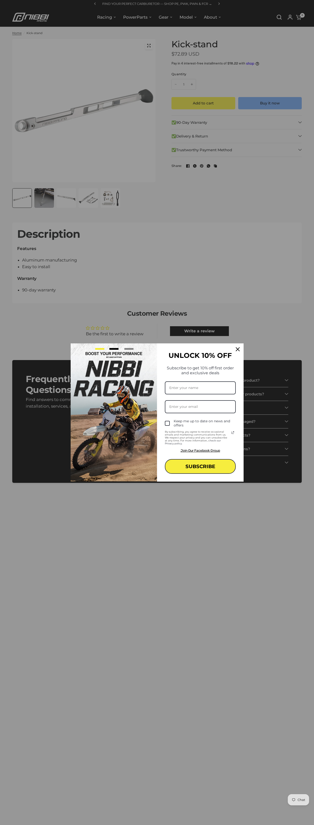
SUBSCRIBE (200, 466)
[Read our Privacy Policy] (233, 433)
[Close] (238, 349)
